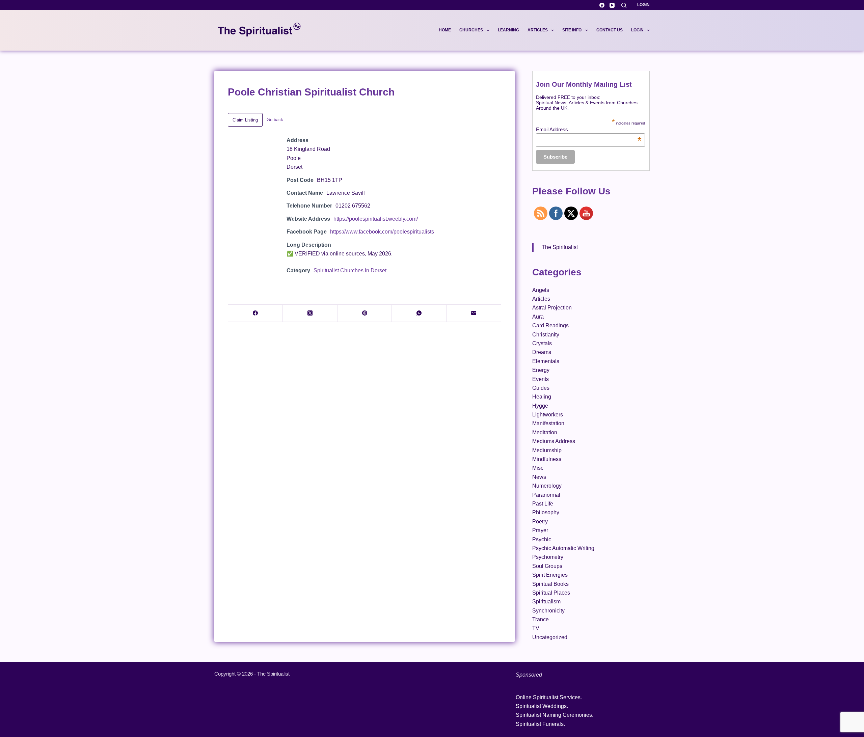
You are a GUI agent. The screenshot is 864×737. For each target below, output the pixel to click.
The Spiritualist (560, 247)
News (539, 477)
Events (540, 379)
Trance (540, 619)
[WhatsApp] (419, 313)
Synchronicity (548, 610)
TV (535, 628)
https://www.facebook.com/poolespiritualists (382, 232)
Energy (540, 370)
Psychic (541, 539)
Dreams (541, 352)
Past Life (542, 504)
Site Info (572, 30)
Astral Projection (552, 307)
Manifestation (548, 423)
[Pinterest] (365, 313)
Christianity (545, 334)
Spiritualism (546, 601)
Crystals (542, 343)
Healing (541, 397)
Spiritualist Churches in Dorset (350, 270)
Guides (540, 388)
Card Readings (550, 325)
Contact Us (609, 30)
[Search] (623, 5)
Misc (537, 468)
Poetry (540, 521)
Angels (540, 290)
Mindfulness (546, 459)
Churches (471, 30)
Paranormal (546, 495)
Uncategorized (549, 637)
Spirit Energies (550, 575)
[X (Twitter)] (310, 313)
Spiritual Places (551, 593)
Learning (508, 30)
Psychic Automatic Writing (563, 548)
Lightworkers (547, 414)
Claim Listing (245, 119)
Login (643, 4)
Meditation (544, 432)
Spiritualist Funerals (540, 724)
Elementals (545, 361)
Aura (538, 317)
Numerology (547, 486)
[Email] (474, 313)
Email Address (588, 129)
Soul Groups (547, 566)
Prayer (540, 530)
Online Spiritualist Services (548, 697)
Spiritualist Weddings (541, 706)
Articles (538, 30)
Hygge (540, 406)
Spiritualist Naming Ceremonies (554, 715)
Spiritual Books (550, 584)
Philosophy (545, 512)
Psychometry (547, 557)
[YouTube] (612, 5)
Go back (275, 119)
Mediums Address (553, 441)
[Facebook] (601, 5)
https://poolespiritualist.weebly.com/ (375, 219)
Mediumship (547, 450)
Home (445, 30)
